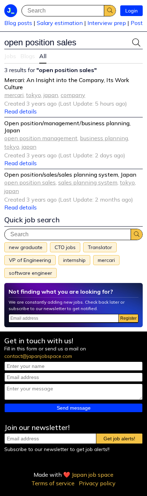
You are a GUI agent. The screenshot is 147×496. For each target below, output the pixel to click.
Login (131, 11)
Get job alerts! (119, 438)
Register (128, 318)
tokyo (33, 94)
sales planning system (87, 182)
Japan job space (92, 474)
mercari (14, 94)
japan (51, 94)
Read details (20, 111)
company (73, 94)
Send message (74, 408)
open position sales (30, 182)
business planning (104, 138)
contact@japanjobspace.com (38, 356)
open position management (40, 138)
